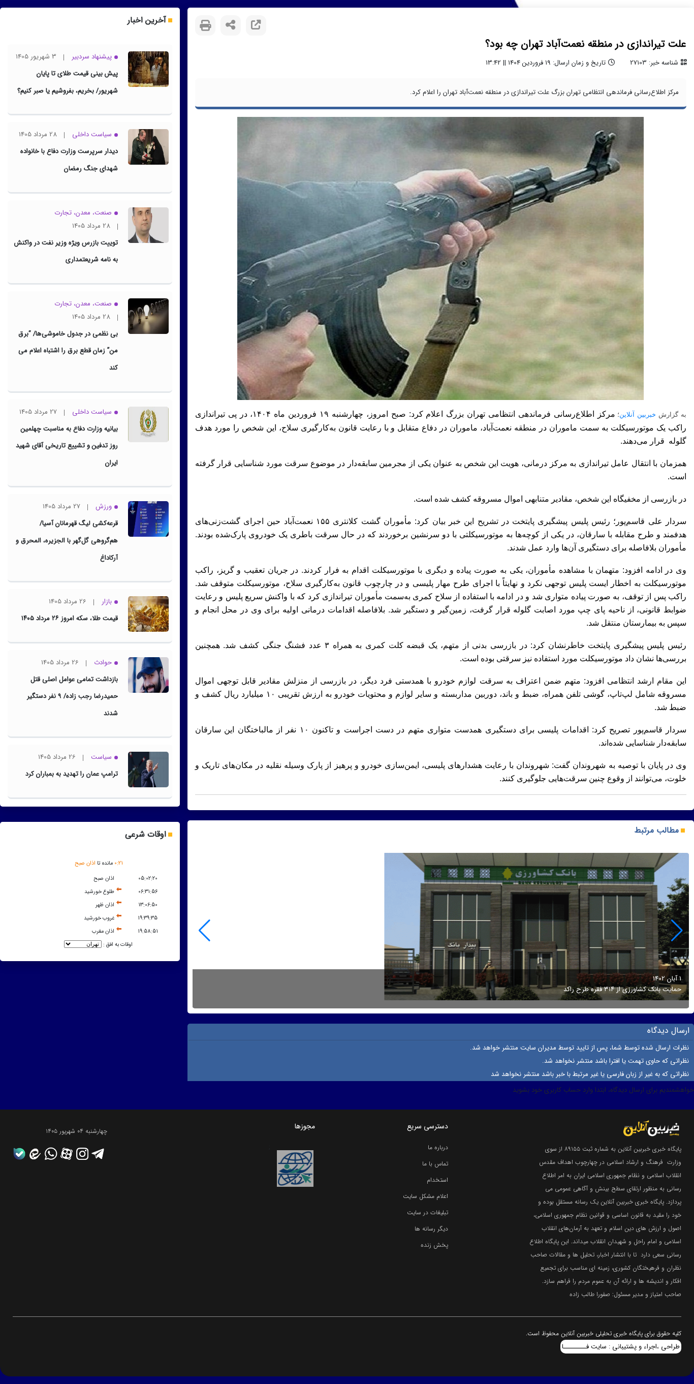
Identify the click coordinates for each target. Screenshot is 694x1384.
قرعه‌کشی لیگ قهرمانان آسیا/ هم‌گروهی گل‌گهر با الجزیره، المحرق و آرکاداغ (67, 540)
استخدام (437, 1180)
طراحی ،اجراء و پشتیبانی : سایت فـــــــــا (621, 1346)
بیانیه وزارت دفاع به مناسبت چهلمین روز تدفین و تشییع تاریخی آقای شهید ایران (67, 445)
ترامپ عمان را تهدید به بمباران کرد (71, 773)
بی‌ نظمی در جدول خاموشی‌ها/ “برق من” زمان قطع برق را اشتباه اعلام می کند (68, 350)
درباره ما (438, 1147)
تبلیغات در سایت (427, 1212)
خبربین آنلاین (637, 414)
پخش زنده (434, 1245)
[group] (441, 930)
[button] (204, 930)
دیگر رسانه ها (431, 1229)
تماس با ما (435, 1163)
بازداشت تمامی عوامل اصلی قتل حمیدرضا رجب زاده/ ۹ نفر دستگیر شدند (72, 696)
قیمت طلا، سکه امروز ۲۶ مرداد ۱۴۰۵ (69, 618)
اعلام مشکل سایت (425, 1196)
